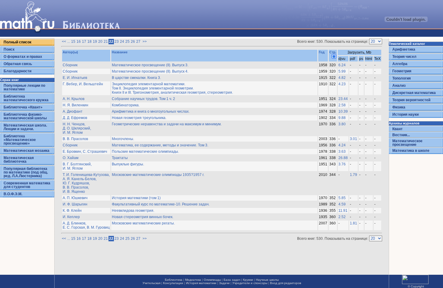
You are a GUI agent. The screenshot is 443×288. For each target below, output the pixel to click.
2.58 (342, 105)
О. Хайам (70, 158)
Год (322, 52)
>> (144, 41)
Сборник (70, 65)
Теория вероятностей (411, 100)
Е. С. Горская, (75, 227)
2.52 (342, 217)
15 (73, 41)
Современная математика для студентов (27, 185)
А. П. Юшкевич (75, 198)
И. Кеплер (71, 217)
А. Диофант (73, 111)
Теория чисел (404, 57)
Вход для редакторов (285, 283)
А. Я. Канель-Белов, (79, 179)
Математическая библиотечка (19, 160)
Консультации (173, 283)
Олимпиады (212, 279)
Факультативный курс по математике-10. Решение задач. (160, 204)
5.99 (342, 71)
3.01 (353, 139)
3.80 (342, 124)
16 (79, 41)
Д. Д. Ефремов (75, 118)
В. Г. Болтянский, (77, 164)
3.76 (342, 164)
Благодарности (17, 71)
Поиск (9, 49)
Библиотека (173, 279)
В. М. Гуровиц (98, 227)
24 (122, 41)
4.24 (342, 145)
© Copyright (416, 286)
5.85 (342, 198)
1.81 (353, 223)
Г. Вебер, (71, 84)
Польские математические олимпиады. (145, 151)
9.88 (342, 118)
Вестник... (401, 135)
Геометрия (401, 71)
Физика (398, 107)
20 (100, 41)
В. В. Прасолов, (76, 187)
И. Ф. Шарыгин (75, 204)
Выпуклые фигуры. (128, 164)
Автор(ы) (70, 52)
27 (138, 41)
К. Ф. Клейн (72, 210)
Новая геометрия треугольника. (139, 118)
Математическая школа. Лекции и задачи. (25, 127)
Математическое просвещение (407, 143)
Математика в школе (410, 151)
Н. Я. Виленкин (75, 105)
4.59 (342, 204)
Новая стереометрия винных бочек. (142, 217)
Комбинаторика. (126, 105)
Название (119, 52)
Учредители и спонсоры (249, 283)
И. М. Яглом (73, 132)
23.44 (343, 99)
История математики (201, 283)
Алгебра (399, 64)
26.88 (343, 158)
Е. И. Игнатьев (75, 78)
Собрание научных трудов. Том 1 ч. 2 (143, 99)
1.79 (353, 175)
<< (64, 41)
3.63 (342, 151)
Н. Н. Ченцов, (74, 124)
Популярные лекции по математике (24, 87)
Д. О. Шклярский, (77, 128)
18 (89, 41)
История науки (405, 114)
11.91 (342, 210)
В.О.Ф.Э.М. (13, 194)
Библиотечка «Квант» (23, 107)
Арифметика (403, 49)
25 (127, 41)
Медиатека (193, 279)
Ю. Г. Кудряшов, (76, 183)
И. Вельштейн (91, 84)
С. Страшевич (95, 151)
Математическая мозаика (26, 151)
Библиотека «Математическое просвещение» (20, 140)
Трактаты (120, 158)
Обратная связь (18, 64)
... (68, 41)
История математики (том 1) (136, 198)
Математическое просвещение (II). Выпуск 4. (150, 71)
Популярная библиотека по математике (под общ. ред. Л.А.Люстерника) (26, 172)
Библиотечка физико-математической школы (25, 116)
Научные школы (267, 279)
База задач (232, 279)
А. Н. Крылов (73, 99)
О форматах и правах (23, 57)
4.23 (342, 84)
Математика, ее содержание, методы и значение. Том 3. (160, 145)
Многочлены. (123, 139)
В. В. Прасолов (75, 139)
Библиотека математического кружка (26, 98)
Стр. (332, 52)
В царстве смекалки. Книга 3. (136, 78)
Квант (397, 129)
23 (117, 41)
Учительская (151, 283)
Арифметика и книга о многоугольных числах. (151, 111)
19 (95, 41)
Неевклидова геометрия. (133, 210)
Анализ (399, 85)
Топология (401, 78)
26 (133, 41)
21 (106, 41)
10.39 (343, 111)
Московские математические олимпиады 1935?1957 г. (158, 175)
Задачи (224, 283)
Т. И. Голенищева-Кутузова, (86, 175)
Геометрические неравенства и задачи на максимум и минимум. (167, 124)
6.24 (342, 65)
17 (84, 41)
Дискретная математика (414, 93)
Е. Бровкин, (73, 151)
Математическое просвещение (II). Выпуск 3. (150, 65)
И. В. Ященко (74, 191)
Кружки (248, 279)
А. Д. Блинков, (74, 223)
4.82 (342, 78)
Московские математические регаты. (143, 223)
